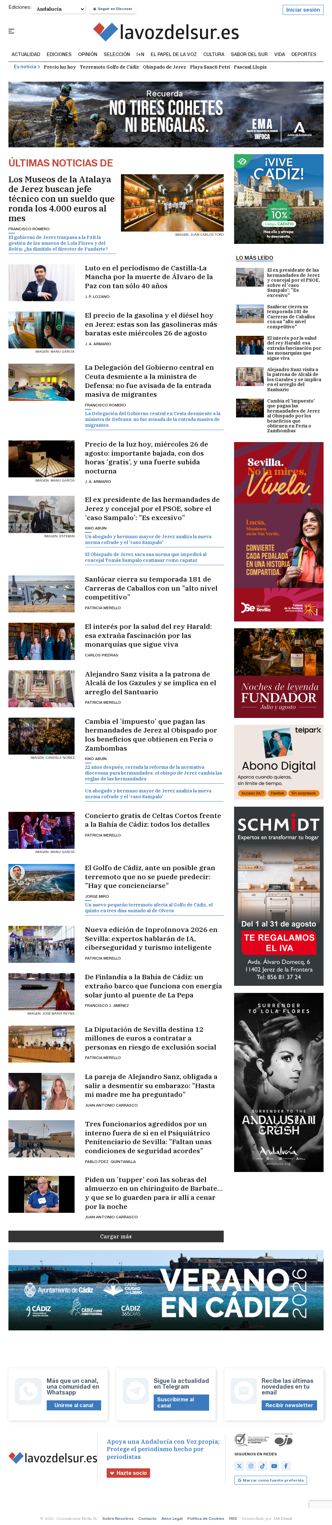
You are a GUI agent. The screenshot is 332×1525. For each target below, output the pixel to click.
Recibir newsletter (289, 1405)
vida (279, 54)
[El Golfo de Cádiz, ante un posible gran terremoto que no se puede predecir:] (41, 882)
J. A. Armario (98, 344)
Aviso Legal (172, 1518)
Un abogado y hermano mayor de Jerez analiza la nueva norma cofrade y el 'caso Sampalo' (148, 539)
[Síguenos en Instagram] (251, 1466)
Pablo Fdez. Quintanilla (110, 1161)
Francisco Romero (29, 229)
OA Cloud (283, 1518)
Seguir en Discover (115, 8)
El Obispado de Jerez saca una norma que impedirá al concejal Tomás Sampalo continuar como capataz (146, 557)
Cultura (213, 54)
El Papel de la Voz (174, 54)
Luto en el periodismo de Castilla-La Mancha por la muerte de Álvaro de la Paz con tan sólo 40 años (149, 277)
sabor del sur (249, 54)
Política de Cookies (205, 1518)
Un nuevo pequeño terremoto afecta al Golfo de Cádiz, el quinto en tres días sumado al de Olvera (149, 908)
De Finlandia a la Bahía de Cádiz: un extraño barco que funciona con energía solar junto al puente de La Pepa (153, 986)
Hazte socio (132, 1473)
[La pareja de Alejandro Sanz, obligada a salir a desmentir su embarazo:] (41, 1091)
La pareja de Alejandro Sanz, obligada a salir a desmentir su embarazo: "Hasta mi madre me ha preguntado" (151, 1085)
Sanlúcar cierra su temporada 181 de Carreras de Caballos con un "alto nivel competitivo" (151, 588)
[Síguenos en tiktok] (262, 1466)
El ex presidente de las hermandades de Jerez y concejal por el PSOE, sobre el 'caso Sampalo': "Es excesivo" (152, 508)
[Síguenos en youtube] (274, 1466)
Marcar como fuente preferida (273, 1480)
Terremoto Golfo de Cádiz (109, 67)
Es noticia (25, 67)
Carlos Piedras (101, 655)
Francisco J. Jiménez (107, 1005)
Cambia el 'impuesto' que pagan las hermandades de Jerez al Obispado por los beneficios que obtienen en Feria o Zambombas (151, 735)
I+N (140, 54)
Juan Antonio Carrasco (111, 1105)
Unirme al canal (73, 1405)
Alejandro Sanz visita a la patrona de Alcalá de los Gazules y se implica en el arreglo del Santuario (150, 683)
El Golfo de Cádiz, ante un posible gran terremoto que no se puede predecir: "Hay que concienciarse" (150, 876)
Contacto (147, 1518)
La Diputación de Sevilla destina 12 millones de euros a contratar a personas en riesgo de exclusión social (150, 1038)
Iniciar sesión (303, 10)
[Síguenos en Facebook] (286, 1466)
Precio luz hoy (60, 67)
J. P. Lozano (97, 296)
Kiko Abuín (96, 528)
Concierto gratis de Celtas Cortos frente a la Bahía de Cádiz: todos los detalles (153, 820)
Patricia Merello (103, 608)
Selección (117, 54)
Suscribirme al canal (175, 1402)
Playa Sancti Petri (210, 67)
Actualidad (26, 54)
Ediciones (59, 54)
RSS (233, 1518)
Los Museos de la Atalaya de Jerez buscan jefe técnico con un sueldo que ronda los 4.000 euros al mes (61, 198)
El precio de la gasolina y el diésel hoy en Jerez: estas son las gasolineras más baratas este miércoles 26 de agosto (151, 324)
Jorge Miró (97, 896)
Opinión (87, 54)
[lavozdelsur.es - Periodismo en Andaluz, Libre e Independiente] (166, 31)
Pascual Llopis (250, 67)
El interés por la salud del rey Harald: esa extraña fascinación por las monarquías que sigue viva (148, 635)
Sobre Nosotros (118, 1518)
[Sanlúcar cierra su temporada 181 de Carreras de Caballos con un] (41, 593)
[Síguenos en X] (239, 1466)
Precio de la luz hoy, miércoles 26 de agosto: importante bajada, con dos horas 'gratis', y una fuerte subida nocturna (146, 457)
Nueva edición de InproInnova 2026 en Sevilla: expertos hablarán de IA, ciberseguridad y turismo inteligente (151, 938)
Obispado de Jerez (164, 67)
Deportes (303, 54)
